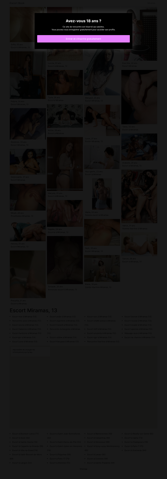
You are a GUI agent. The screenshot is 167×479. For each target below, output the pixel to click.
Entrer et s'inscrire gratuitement (83, 38)
